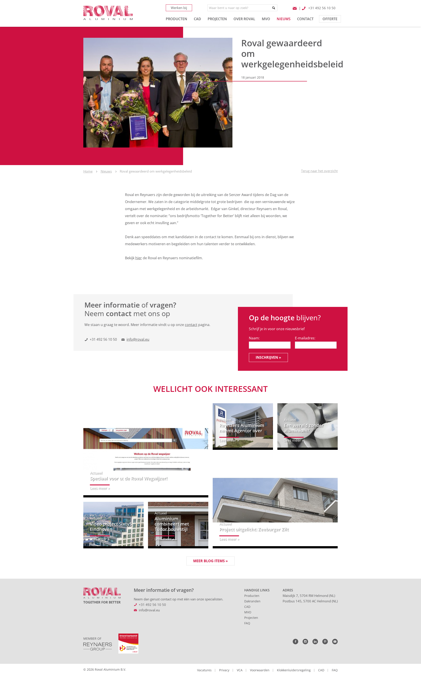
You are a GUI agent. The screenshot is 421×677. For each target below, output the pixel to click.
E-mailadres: (305, 338)
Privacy (224, 670)
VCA (240, 670)
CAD (247, 607)
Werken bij (179, 7)
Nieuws (106, 171)
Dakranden (252, 601)
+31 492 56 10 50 (103, 339)
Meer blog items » (210, 560)
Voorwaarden (259, 670)
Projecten (251, 618)
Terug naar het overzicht (319, 171)
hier (138, 258)
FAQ (247, 623)
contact (191, 324)
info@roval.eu (138, 339)
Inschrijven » (268, 357)
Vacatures (204, 670)
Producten (251, 596)
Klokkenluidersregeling (294, 670)
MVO (247, 612)
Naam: (254, 338)
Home (88, 171)
